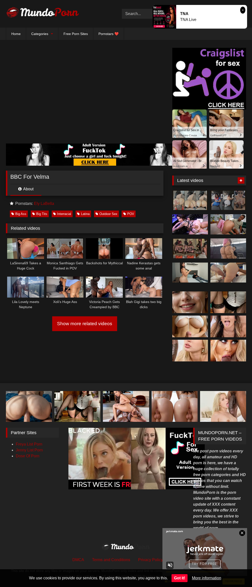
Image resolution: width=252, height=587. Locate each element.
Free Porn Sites (75, 34)
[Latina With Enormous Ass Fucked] (228, 248)
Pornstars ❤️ (108, 34)
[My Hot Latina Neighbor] (228, 273)
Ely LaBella (44, 203)
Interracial (64, 214)
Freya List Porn (29, 444)
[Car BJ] (228, 200)
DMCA (78, 560)
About (27, 189)
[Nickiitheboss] (190, 200)
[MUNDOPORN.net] (56, 14)
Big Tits (41, 214)
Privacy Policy (150, 560)
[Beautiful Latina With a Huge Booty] (190, 273)
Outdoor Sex (108, 214)
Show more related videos (84, 323)
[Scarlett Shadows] (190, 224)
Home (16, 34)
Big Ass (20, 214)
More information (206, 578)
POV (130, 214)
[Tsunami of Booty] (228, 224)
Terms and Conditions (111, 560)
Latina (85, 214)
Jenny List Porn (29, 450)
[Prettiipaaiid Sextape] (190, 248)
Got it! (179, 578)
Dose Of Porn (27, 456)
